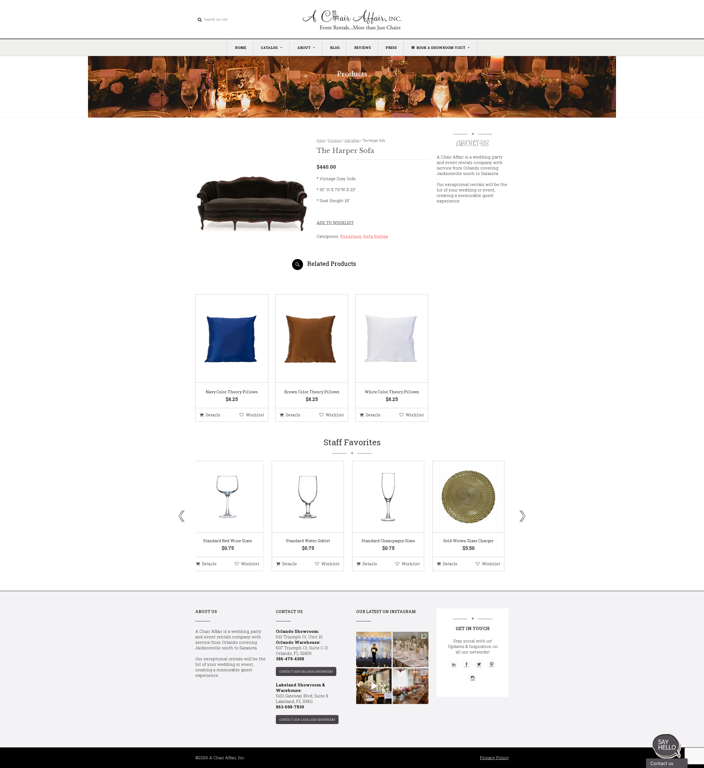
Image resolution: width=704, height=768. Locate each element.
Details (213, 415)
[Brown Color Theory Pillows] (304, 338)
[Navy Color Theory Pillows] (224, 338)
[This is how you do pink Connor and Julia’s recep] (410, 649)
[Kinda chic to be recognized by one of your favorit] (374, 649)
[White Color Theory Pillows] (385, 338)
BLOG (335, 47)
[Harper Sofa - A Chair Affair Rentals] (251, 268)
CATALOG (269, 47)
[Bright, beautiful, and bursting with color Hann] (410, 686)
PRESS (391, 47)
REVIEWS (362, 47)
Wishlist (255, 415)
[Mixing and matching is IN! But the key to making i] (374, 686)
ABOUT (303, 47)
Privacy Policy (494, 757)
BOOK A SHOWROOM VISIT (440, 47)
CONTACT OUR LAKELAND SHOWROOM (307, 719)
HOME (240, 47)
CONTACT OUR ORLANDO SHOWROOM (306, 671)
